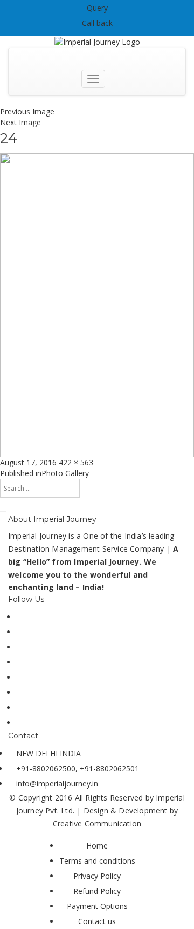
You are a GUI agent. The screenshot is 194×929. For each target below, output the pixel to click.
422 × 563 (76, 462)
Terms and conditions (97, 861)
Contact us (97, 921)
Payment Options (97, 906)
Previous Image (27, 111)
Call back (97, 23)
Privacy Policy (97, 876)
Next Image (20, 122)
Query (97, 8)
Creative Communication (97, 823)
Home (97, 845)
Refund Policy (97, 891)
